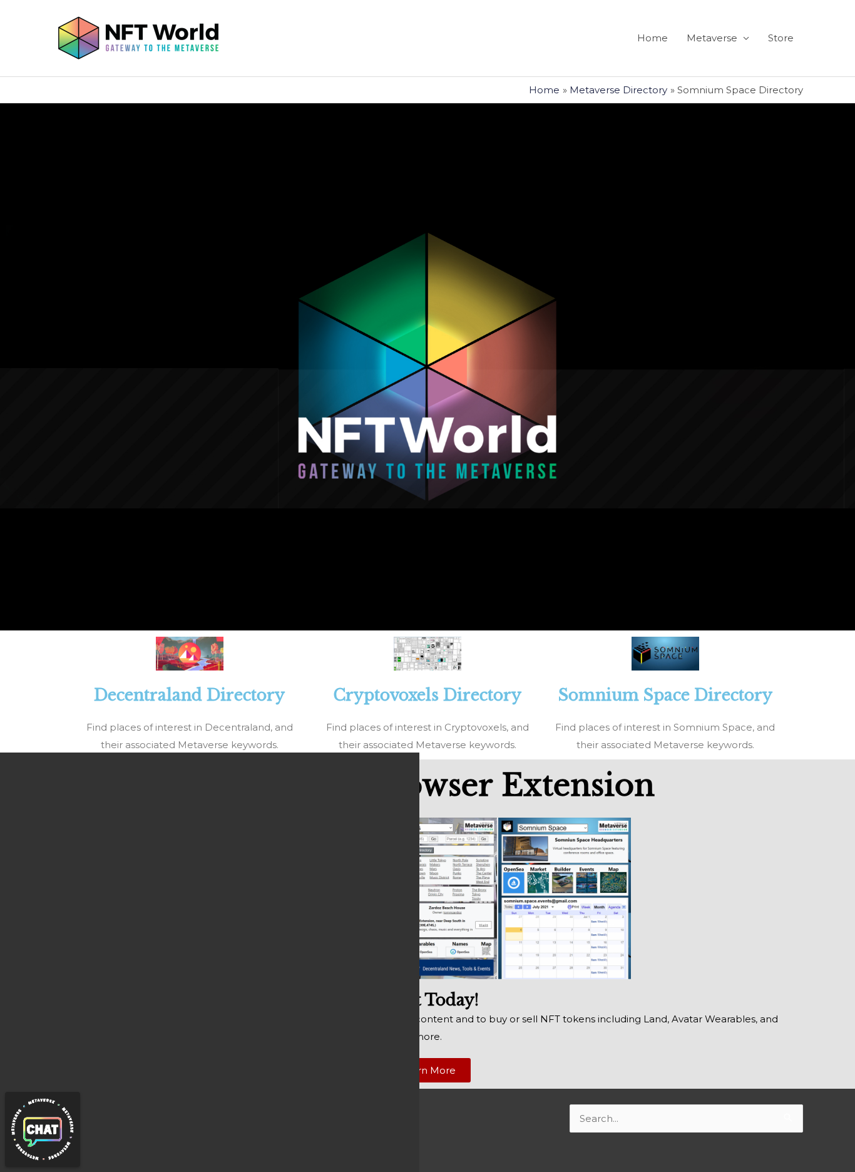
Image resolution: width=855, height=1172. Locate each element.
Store (781, 38)
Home (652, 38)
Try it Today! (428, 1000)
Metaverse (712, 38)
